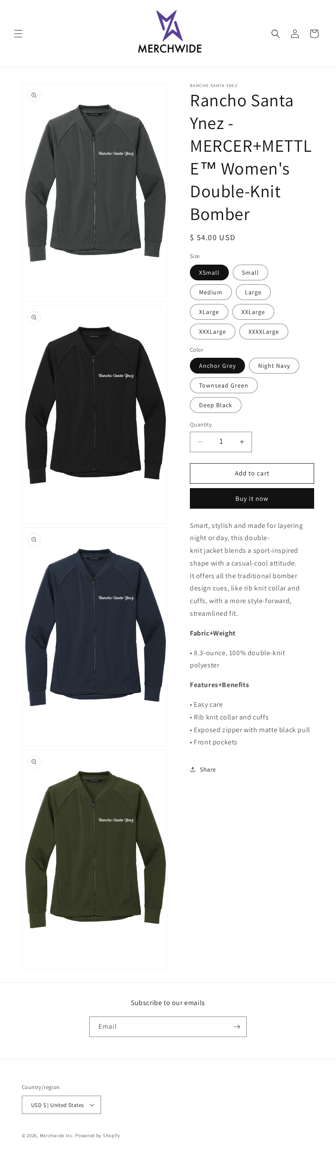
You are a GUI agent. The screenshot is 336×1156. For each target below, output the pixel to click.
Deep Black (215, 405)
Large (253, 292)
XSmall (209, 272)
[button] (18, 33)
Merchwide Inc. (57, 1135)
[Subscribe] (236, 1026)
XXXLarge (212, 331)
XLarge (209, 312)
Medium (211, 292)
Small (250, 272)
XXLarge (253, 312)
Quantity (201, 424)
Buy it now (252, 498)
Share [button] (208, 769)
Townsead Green (223, 385)
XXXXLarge (263, 331)
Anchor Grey (217, 366)
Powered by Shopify (97, 1135)
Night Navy (274, 366)
